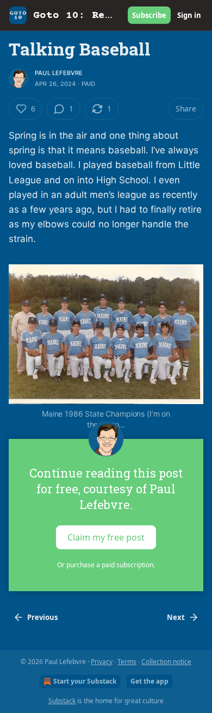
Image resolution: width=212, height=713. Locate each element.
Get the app (149, 681)
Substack (62, 700)
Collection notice (166, 661)
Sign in (189, 15)
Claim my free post (106, 537)
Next (176, 617)
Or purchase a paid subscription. (106, 564)
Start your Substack (84, 681)
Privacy (102, 661)
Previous (42, 617)
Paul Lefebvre (59, 73)
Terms (126, 661)
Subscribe (149, 15)
